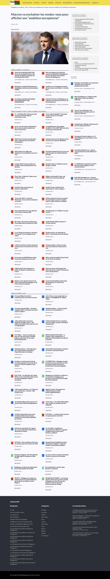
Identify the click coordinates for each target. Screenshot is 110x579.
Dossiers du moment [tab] (79, 15)
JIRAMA (77, 67)
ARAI (76, 62)
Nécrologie (44, 524)
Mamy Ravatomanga (80, 42)
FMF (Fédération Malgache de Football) (86, 68)
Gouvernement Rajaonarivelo (82, 2)
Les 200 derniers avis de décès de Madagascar (22, 552)
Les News (36, 2)
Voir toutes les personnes (82, 50)
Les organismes (14, 514)
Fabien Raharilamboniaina (82, 45)
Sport (42, 519)
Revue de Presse (27, 2)
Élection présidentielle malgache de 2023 (21, 524)
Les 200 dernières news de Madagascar (21, 550)
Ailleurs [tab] (74, 76)
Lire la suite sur (15, 29)
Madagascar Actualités (17, 7)
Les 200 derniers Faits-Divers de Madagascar (22, 544)
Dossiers (43, 2)
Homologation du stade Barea (83, 28)
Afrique (43, 533)
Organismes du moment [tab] (80, 58)
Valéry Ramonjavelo (80, 47)
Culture (43, 521)
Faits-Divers (44, 517)
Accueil (12, 510)
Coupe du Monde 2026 (81, 26)
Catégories (95, 2)
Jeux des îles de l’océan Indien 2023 (19, 526)
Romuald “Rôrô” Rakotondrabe (18, 519)
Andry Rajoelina (67, 2)
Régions (43, 531)
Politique (50, 2)
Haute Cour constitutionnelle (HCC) (85, 63)
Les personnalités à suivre (17, 512)
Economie (58, 2)
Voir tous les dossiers (80, 30)
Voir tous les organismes (81, 70)
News (26, 7)
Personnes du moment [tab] (79, 38)
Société (43, 514)
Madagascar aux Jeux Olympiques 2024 (21, 521)
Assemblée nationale (80, 65)
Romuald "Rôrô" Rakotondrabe (83, 48)
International (44, 535)
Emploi (43, 528)
